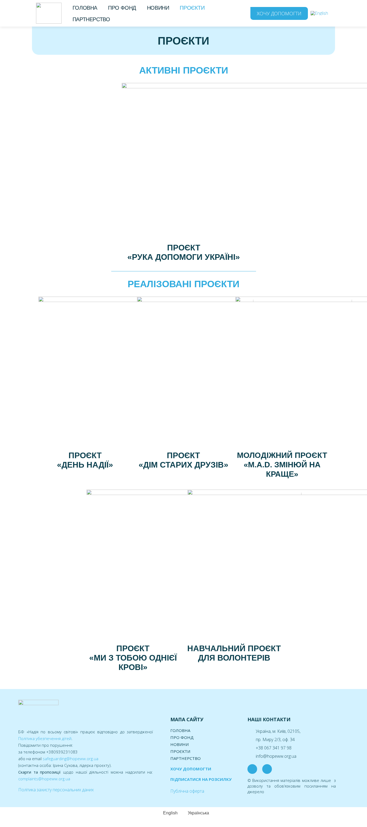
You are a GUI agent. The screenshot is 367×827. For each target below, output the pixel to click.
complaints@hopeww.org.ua (44, 778)
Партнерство (91, 19)
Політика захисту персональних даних (56, 790)
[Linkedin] (267, 769)
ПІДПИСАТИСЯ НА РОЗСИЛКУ (201, 779)
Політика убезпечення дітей (44, 738)
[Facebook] (252, 769)
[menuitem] (319, 13)
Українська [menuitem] (198, 813)
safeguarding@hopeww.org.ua (70, 758)
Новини (158, 8)
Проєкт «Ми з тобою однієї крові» (133, 658)
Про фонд (122, 8)
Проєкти (192, 8)
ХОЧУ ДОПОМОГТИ (190, 768)
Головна (85, 8)
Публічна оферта (187, 791)
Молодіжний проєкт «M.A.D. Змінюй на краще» (282, 464)
